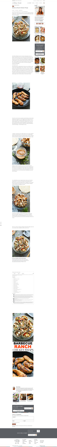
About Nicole (36, 440)
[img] (15, 443)
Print (33, 273)
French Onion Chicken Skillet (37, 42)
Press (35, 441)
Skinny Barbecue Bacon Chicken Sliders (23, 401)
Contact (35, 443)
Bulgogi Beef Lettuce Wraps (42, 64)
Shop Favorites (42, 440)
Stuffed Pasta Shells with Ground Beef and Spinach (42, 73)
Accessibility (41, 442)
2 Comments (17, 10)
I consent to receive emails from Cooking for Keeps (18, 409)
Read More (41, 20)
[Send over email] (1, 225)
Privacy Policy (36, 442)
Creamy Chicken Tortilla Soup (37, 72)
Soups (23, 442)
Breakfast (30, 440)
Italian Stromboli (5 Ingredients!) (42, 34)
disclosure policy (26, 11)
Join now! (18, 410)
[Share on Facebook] (1, 222)
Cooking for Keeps (16, 3)
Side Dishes (24, 443)
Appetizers (24, 440)
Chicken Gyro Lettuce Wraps (16, 402)
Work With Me (42, 441)
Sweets (30, 443)
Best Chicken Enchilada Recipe (37, 34)
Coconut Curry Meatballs (37, 64)
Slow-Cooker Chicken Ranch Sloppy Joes (30, 400)
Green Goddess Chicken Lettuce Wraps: (17, 260)
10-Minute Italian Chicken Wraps (16, 259)
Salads (30, 442)
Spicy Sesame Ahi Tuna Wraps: (16, 261)
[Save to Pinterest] (1, 223)
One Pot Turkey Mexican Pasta (42, 42)
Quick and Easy (25, 441)
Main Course (30, 441)
